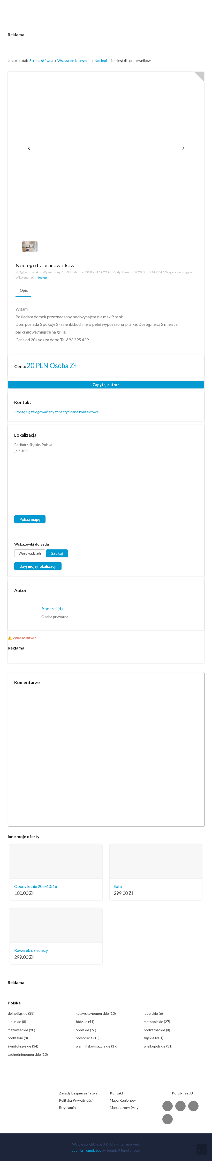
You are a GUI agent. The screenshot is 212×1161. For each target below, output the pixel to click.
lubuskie (17, 1021)
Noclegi (42, 277)
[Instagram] (193, 1106)
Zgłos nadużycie (24, 638)
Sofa (118, 886)
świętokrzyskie (23, 1046)
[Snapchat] (167, 1119)
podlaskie (18, 1038)
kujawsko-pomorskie (96, 1013)
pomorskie (88, 1038)
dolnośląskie (21, 1013)
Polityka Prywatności (76, 1100)
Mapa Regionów (123, 1100)
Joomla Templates (86, 1150)
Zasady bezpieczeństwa (78, 1093)
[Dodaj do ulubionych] (199, 77)
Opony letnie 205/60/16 (35, 886)
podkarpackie (157, 1030)
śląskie (153, 1038)
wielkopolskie (158, 1046)
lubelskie (153, 1013)
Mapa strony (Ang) (125, 1107)
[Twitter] (180, 1106)
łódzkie (85, 1021)
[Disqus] (106, 753)
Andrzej (52, 608)
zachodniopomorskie (28, 1054)
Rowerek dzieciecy (31, 950)
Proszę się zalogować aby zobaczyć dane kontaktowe (56, 412)
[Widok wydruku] (193, 265)
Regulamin (67, 1107)
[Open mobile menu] (200, 7)
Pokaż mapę (29, 519)
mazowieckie (21, 1030)
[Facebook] (167, 1106)
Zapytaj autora (106, 384)
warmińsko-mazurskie (96, 1046)
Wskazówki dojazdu (31, 544)
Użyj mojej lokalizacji (37, 566)
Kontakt (116, 1093)
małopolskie (157, 1021)
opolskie (86, 1030)
